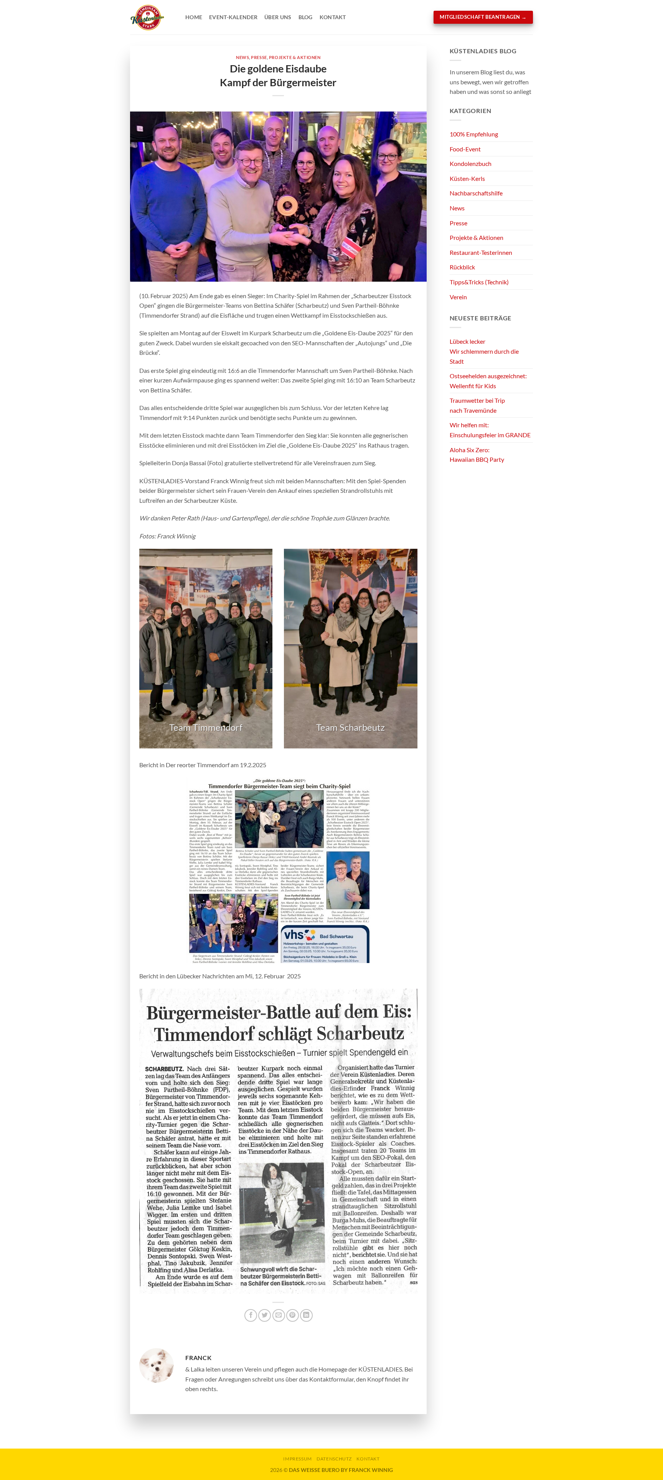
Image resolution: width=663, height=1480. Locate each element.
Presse (259, 57)
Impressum (297, 1459)
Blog (306, 17)
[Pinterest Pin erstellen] (292, 1315)
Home (193, 17)
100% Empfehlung (474, 134)
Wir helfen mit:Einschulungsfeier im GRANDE (490, 429)
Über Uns (277, 17)
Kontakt (333, 17)
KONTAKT (367, 1459)
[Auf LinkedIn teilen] (306, 1315)
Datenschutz (334, 1459)
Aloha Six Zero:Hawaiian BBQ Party (477, 454)
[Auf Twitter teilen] (264, 1315)
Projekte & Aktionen (295, 57)
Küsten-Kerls (467, 178)
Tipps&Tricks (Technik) (479, 281)
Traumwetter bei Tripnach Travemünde (477, 405)
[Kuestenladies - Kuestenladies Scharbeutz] (152, 17)
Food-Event (465, 149)
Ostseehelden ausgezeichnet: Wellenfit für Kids (488, 380)
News (242, 57)
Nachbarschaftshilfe (476, 193)
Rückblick (462, 267)
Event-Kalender (233, 17)
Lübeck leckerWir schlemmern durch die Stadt (484, 351)
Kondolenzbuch (470, 163)
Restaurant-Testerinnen (481, 252)
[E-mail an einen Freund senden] (278, 1315)
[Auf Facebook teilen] (250, 1315)
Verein (458, 296)
